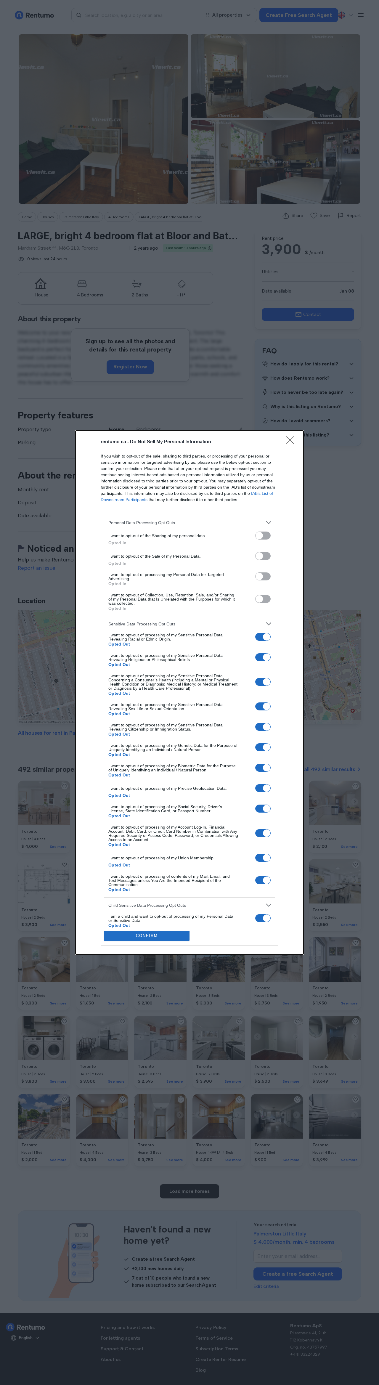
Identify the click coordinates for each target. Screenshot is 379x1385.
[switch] (263, 536)
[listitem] (189, 522)
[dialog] (189, 692)
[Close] (292, 442)
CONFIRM (147, 935)
